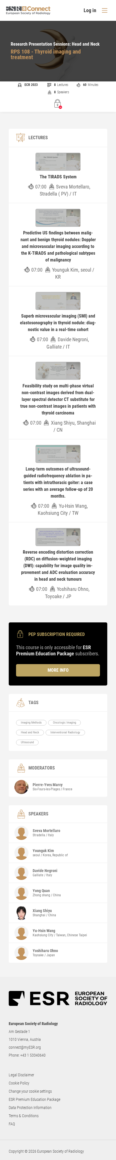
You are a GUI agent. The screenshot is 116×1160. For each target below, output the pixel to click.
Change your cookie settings (30, 1091)
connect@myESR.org (25, 1047)
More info (58, 670)
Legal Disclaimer (21, 1075)
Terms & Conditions (24, 1116)
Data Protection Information (30, 1107)
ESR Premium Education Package (34, 1099)
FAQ (12, 1124)
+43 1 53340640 (33, 1055)
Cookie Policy (19, 1083)
